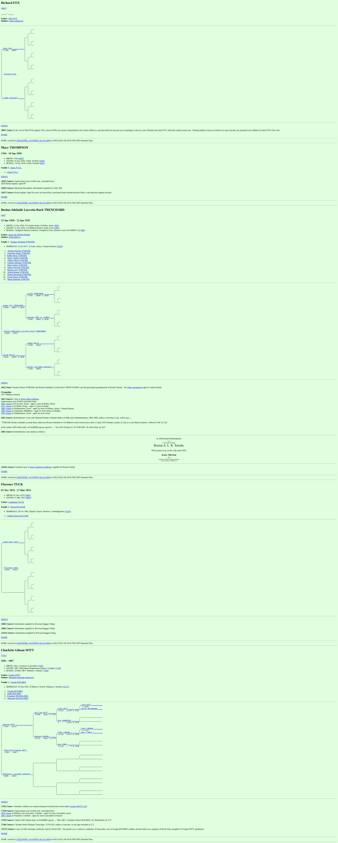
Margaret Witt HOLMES (17, 698)
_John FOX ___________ (13, 48)
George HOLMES (18, 682)
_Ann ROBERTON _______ (68, 720)
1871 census (6, 406)
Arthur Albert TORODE (17, 260)
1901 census (6, 413)
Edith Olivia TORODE (17, 255)
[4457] (42, 163)
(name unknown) (16, 21)
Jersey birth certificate (30, 399)
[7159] (58, 668)
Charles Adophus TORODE (19, 263)
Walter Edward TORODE (18, 267)
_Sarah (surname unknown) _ (40, 367)
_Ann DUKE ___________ (68, 744)
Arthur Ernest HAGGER (17, 516)
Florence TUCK (11, 568)
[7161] (4, 655)
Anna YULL (12, 172)
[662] (56, 225)
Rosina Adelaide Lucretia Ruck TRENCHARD (25, 331)
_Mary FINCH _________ (91, 732)
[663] (57, 228)
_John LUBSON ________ (91, 728)
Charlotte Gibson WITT (15, 750)
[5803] (28, 498)
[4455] (21, 158)
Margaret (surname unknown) (21, 677)
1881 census (6, 408)
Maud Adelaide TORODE (18, 279)
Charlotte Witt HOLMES (17, 696)
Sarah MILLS (15, 237)
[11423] (67, 511)
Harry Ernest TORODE (17, 265)
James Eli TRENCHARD (19, 235)
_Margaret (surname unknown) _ (17, 774)
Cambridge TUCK (16, 502)
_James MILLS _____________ (40, 343)
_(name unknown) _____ (13, 98)
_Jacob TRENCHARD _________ (40, 294)
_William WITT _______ (45, 713)
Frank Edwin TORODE (17, 277)
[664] (83, 230)
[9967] (4, 8)
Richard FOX (10, 74)
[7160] (46, 671)
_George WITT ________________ (17, 724)
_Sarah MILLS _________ (13, 355)
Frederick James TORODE (18, 253)
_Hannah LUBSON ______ (45, 736)
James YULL (16, 168)
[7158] (40, 666)
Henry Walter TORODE (17, 258)
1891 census (6, 411)
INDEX (4, 126)
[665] (3, 215)
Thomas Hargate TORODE (19, 251)
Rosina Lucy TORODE (17, 270)
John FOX (12, 18)
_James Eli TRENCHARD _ (13, 305)
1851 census (6, 813)
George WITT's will (78, 806)
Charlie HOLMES (15, 691)
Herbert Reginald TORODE (19, 274)
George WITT (14, 675)
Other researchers (134, 387)
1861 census (6, 404)
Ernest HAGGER (17, 507)
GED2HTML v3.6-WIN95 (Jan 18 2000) (33, 140)
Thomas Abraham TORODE (22, 242)
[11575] (65, 687)
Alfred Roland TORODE (18, 272)
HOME (4, 135)
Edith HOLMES (14, 693)
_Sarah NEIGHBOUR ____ (91, 709)
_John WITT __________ (91, 705)
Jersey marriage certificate (40, 467)
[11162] (59, 246)
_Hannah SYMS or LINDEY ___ (40, 317)
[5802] (28, 495)
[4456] (41, 161)
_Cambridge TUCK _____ (13, 542)
